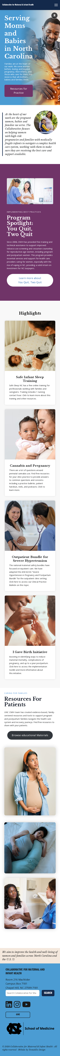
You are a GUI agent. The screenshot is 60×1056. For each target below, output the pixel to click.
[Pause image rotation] (54, 15)
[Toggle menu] (55, 5)
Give (18, 1014)
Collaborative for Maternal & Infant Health (18, 5)
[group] (30, 363)
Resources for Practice (18, 90)
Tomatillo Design (37, 1050)
